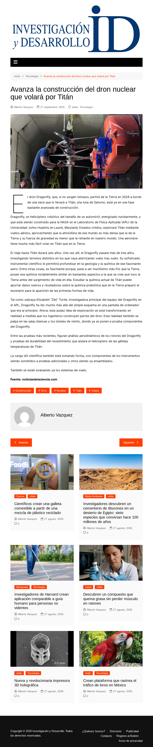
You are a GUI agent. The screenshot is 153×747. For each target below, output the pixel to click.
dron (44, 390)
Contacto (106, 735)
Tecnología (86, 107)
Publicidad (132, 731)
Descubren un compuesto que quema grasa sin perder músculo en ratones (110, 598)
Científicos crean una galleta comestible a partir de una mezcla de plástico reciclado (37, 508)
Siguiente (128, 442)
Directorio (115, 731)
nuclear (61, 390)
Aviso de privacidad (131, 740)
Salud (88, 587)
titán (79, 390)
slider (75, 107)
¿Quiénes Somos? (93, 731)
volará (95, 390)
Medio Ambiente (93, 496)
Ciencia (20, 496)
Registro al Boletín (127, 735)
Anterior (23, 442)
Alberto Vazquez (23, 107)
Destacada (22, 587)
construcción (23, 390)
